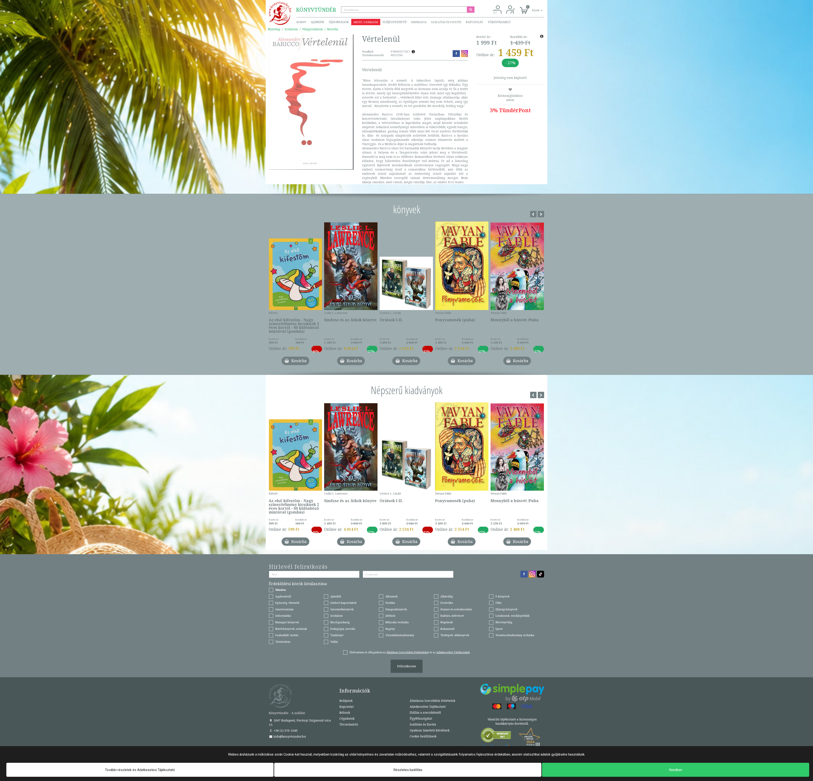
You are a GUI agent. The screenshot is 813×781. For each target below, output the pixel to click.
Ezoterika (446, 603)
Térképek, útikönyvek (454, 635)
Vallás (334, 642)
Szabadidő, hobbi (286, 635)
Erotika (390, 603)
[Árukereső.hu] (496, 736)
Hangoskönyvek (396, 609)
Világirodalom (312, 29)
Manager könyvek (287, 622)
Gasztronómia (284, 609)
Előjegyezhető (394, 22)
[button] (532, 8)
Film (498, 603)
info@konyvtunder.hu (289, 736)
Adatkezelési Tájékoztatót (453, 652)
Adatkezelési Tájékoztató (428, 707)
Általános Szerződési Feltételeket (407, 652)
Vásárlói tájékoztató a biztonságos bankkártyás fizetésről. (512, 721)
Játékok (390, 616)
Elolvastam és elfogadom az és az (410, 652)
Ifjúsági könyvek (506, 609)
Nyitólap (274, 29)
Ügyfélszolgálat (421, 718)
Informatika (283, 616)
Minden (280, 590)
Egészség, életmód (287, 603)
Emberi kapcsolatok (343, 603)
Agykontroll (283, 596)
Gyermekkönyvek (342, 609)
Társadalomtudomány (399, 635)
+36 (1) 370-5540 (285, 730)
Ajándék (317, 22)
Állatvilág (446, 596)
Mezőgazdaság (340, 622)
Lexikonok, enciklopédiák (512, 616)
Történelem (282, 642)
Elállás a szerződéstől (425, 712)
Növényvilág (503, 622)
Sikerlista (419, 22)
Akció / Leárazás (365, 22)
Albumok (391, 596)
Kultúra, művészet (452, 616)
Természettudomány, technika (514, 635)
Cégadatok (346, 718)
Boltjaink (346, 701)
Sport (499, 629)
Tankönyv (337, 635)
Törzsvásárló (499, 22)
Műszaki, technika (397, 622)
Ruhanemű (447, 629)
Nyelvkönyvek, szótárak (291, 629)
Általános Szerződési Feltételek (432, 701)
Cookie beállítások (423, 736)
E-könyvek (502, 596)
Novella (332, 29)
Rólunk (344, 712)
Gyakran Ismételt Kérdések (429, 730)
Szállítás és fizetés (446, 22)
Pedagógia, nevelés (342, 629)
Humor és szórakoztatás (456, 609)
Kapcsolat (474, 22)
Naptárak (446, 622)
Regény (390, 629)
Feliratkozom (406, 666)
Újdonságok (339, 22)
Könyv (301, 22)
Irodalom (291, 29)
